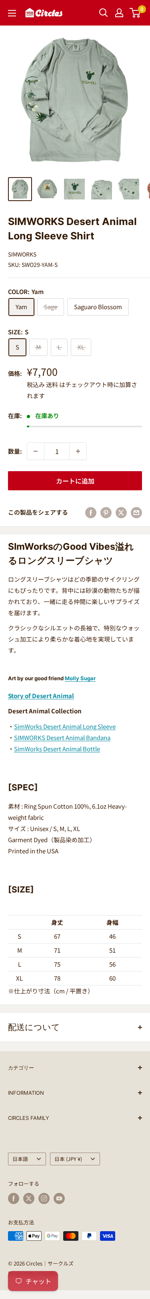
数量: (15, 451)
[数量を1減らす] (35, 451)
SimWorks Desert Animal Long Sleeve (65, 726)
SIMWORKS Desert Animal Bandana (62, 737)
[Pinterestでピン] (106, 512)
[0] (135, 13)
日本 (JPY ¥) (68, 1159)
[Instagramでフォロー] (44, 1198)
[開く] (103, 12)
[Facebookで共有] (90, 512)
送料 (52, 384)
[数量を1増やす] (78, 451)
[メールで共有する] (136, 512)
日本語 (20, 1159)
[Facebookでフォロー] (13, 1198)
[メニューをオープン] (12, 13)
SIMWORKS (22, 254)
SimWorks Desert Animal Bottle (57, 748)
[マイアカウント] (119, 12)
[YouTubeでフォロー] (59, 1198)
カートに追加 (75, 481)
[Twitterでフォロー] (28, 1198)
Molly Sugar (80, 678)
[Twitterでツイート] (121, 512)
